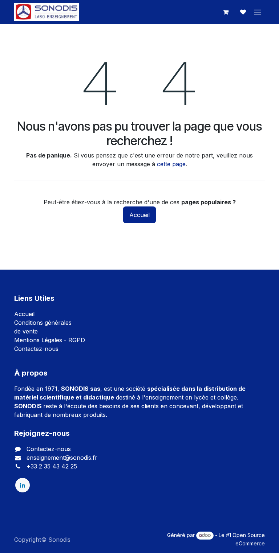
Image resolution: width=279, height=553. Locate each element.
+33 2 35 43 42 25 (52, 466)
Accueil (139, 214)
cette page (171, 164)
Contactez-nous (36, 348)
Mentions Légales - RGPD (49, 340)
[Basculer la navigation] (257, 12)
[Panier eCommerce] (225, 12)
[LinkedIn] (22, 485)
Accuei (23, 314)
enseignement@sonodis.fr (62, 457)
